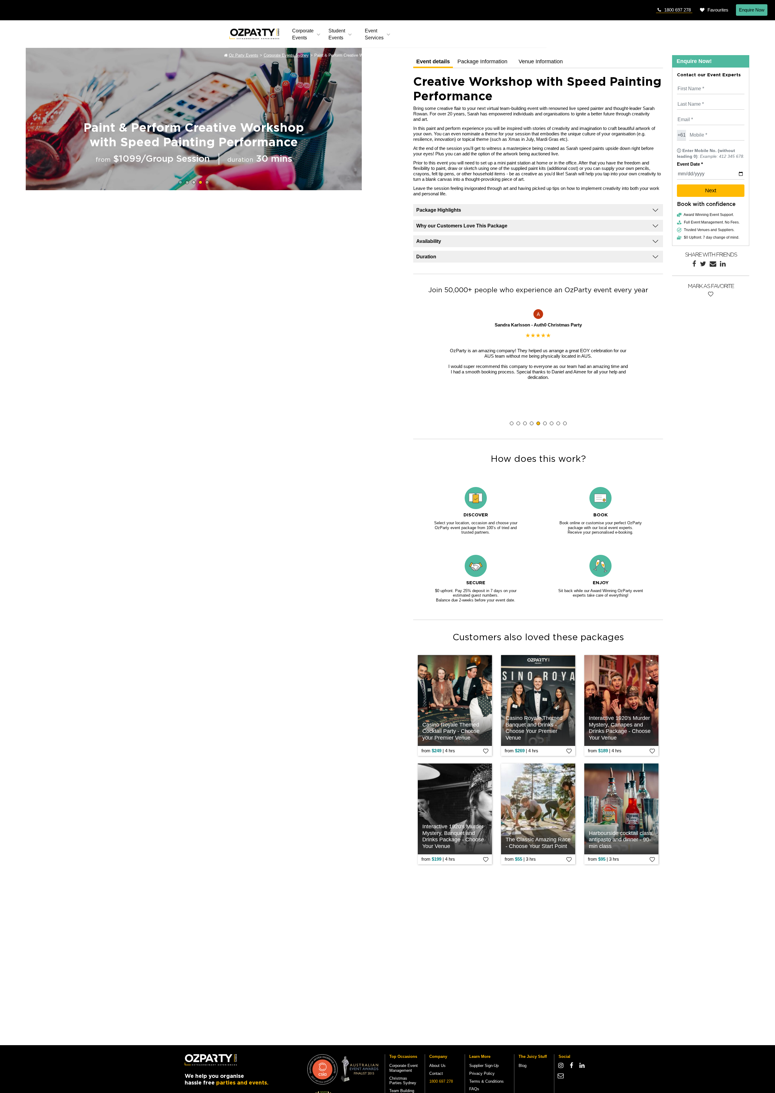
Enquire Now (751, 9)
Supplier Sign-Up (484, 1065)
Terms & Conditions (486, 1081)
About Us (437, 1065)
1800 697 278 (677, 9)
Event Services (374, 34)
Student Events (336, 34)
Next (710, 190)
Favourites (717, 9)
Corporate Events (303, 34)
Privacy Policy (482, 1073)
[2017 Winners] (322, 1069)
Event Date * (690, 164)
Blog (522, 1065)
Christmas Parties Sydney (402, 1080)
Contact (436, 1073)
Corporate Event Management (403, 1068)
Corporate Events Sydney (286, 55)
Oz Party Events (243, 55)
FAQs (474, 1089)
